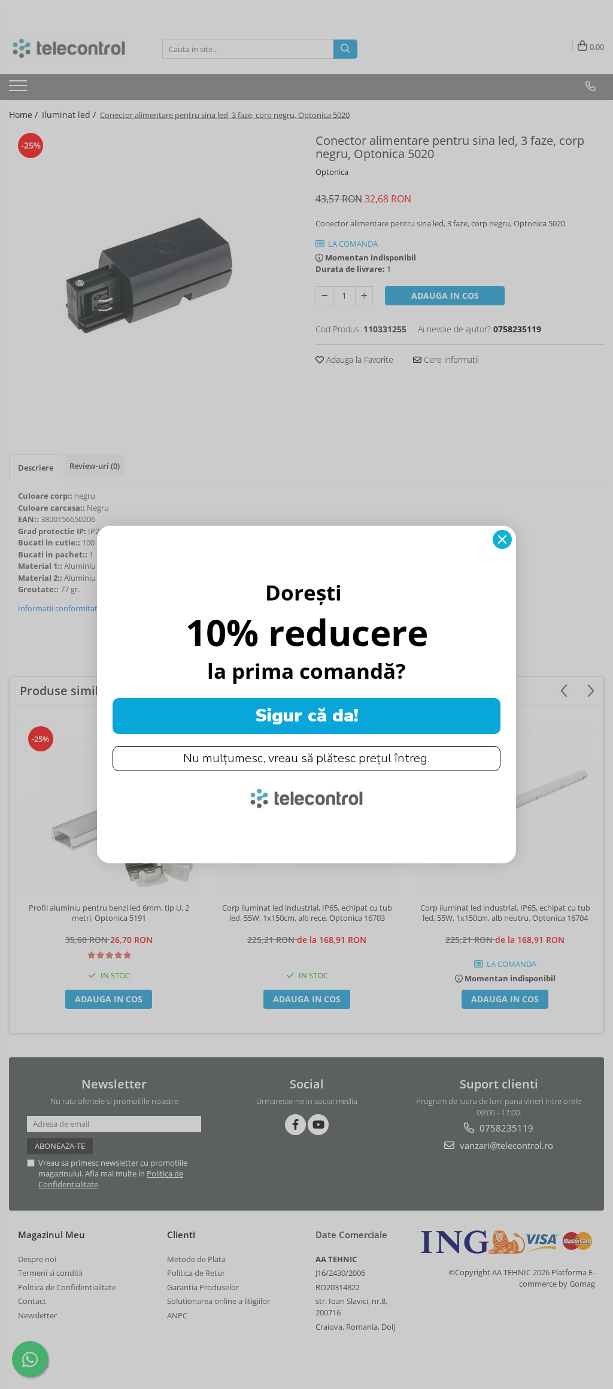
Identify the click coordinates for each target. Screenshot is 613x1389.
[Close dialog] (502, 539)
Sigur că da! (307, 715)
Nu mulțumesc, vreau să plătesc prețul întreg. (306, 758)
